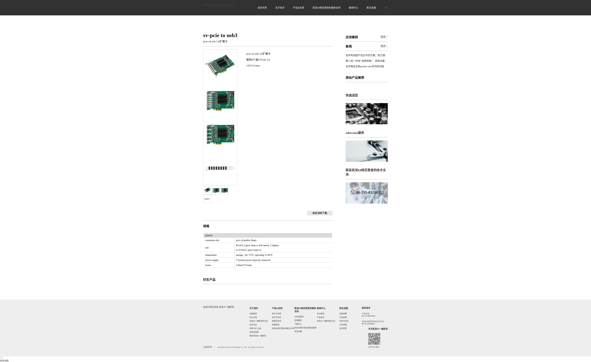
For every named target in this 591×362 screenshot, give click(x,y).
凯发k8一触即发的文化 (258, 321)
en (386, 7)
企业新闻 (320, 314)
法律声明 (207, 347)
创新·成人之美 (255, 328)
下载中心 (298, 324)
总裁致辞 (253, 314)
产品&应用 (298, 7)
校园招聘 (343, 314)
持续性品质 (254, 332)
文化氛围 (343, 325)
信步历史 (253, 325)
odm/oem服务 (355, 132)
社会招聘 (343, 317)
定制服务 (298, 320)
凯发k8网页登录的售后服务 (305, 328)
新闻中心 (353, 7)
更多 (383, 37)
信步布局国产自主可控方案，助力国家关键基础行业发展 (376, 55)
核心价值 (253, 317)
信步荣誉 (343, 328)
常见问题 (298, 331)
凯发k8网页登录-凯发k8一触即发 (218, 5)
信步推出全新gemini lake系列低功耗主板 (367, 66)
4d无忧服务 (299, 317)
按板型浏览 (276, 321)
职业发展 (371, 7)
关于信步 (280, 7)
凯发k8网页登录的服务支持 (326, 7)
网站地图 (4, 361)
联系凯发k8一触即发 (257, 336)
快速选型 (352, 95)
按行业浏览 (276, 314)
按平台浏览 (276, 317)
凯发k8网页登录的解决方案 (283, 328)
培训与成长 (344, 321)
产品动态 (320, 317)
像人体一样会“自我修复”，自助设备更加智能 (370, 61)
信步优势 (262, 7)
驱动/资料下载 (320, 213)
